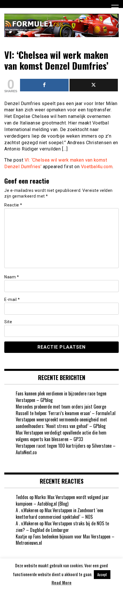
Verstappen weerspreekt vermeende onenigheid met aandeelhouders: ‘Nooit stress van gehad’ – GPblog (61, 422)
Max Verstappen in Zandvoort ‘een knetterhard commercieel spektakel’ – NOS (59, 513)
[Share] (44, 85)
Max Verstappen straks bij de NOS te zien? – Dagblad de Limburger (62, 526)
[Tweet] (94, 85)
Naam (11, 277)
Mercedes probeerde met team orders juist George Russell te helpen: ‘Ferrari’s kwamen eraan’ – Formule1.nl (66, 410)
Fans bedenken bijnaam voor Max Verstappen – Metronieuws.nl (65, 539)
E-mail (12, 299)
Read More (61, 583)
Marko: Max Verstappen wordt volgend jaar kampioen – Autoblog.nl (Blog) (62, 500)
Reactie (13, 205)
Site (8, 321)
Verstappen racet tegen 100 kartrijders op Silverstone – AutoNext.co (66, 449)
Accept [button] (102, 574)
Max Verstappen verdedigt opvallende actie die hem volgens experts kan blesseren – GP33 (61, 436)
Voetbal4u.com (97, 166)
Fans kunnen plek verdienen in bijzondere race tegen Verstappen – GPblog (61, 396)
